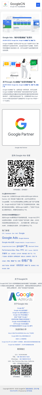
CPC (3, 233)
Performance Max (8, 250)
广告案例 (4, 256)
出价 (9, 253)
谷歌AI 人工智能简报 (21, 339)
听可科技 (29, 391)
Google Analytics (20, 242)
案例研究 (28, 256)
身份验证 (33, 265)
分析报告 (13, 253)
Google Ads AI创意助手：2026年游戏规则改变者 (21, 344)
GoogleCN (17, 4)
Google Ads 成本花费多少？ (21, 312)
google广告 (22, 246)
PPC (22, 250)
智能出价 (23, 256)
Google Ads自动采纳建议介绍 (21, 321)
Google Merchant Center (9, 246)
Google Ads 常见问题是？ (21, 315)
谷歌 (19, 261)
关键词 (4, 253)
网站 (8, 261)
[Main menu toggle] (38, 5)
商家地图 (24, 253)
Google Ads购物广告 (24, 40)
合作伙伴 (19, 253)
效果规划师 (17, 256)
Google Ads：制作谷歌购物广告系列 (17, 37)
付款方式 (35, 250)
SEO (26, 250)
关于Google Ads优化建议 (21, 324)
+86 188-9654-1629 (23, 357)
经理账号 (4, 261)
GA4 (13, 233)
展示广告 (30, 253)
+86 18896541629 (25, 359)
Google (22, 233)
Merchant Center (33, 246)
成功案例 (10, 256)
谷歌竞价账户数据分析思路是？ (21, 319)
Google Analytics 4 (30, 242)
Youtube (30, 250)
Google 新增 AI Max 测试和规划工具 (21, 336)
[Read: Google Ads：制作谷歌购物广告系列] (21, 24)
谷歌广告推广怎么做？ (21, 317)
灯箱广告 (34, 256)
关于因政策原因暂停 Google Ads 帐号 (21, 326)
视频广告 (14, 261)
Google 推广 (21, 308)
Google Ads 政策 (8, 242)
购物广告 (33, 40)
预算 (8, 268)
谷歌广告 (33, 85)
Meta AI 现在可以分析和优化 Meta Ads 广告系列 (21, 333)
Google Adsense (24, 238)
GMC (16, 233)
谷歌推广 (12, 265)
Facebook (8, 233)
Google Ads (15, 40)
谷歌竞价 (20, 265)
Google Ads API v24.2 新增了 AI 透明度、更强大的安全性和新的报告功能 (21, 342)
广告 (34, 253)
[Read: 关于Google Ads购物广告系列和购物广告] (21, 68)
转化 (38, 265)
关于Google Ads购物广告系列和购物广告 (19, 82)
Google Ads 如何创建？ (21, 310)
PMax (18, 250)
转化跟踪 (4, 268)
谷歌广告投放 (5, 265)
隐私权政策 (29, 388)
